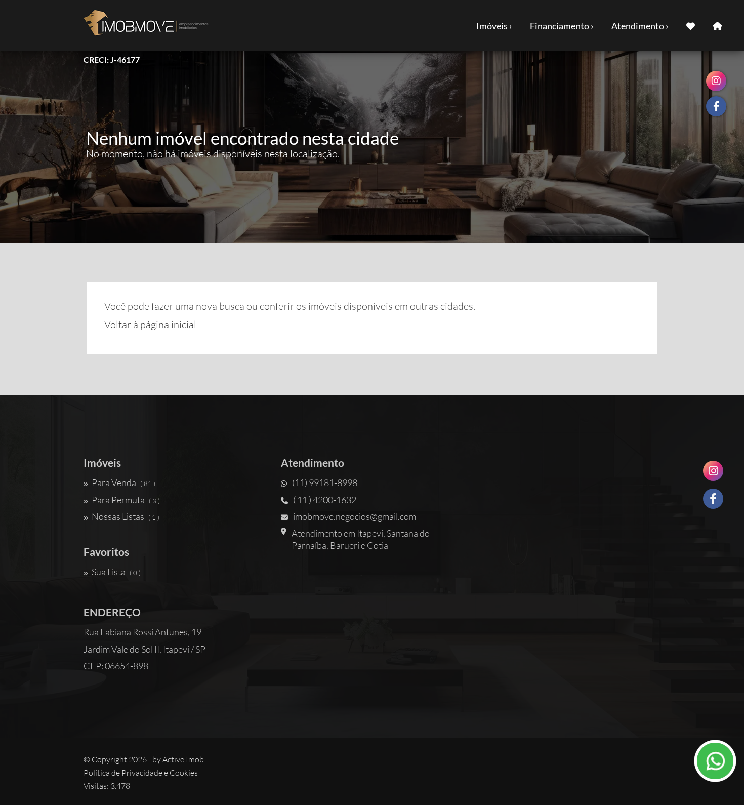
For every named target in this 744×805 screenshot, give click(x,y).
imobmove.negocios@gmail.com (354, 516)
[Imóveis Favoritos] (690, 25)
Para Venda (123, 482)
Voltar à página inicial (150, 324)
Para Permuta (126, 499)
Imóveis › (494, 25)
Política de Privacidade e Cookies (141, 773)
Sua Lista (116, 571)
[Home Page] (717, 25)
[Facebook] (713, 499)
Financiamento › (562, 25)
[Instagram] (713, 471)
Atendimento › (640, 25)
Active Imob (183, 759)
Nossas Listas (125, 516)
